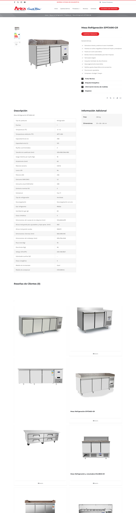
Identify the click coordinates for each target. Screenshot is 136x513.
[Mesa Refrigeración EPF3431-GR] (40, 376)
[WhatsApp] (113, 98)
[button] (101, 79)
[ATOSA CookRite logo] (28, 7)
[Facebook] (107, 98)
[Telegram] (117, 98)
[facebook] (14, 2)
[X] (110, 98)
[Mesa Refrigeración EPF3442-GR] (40, 324)
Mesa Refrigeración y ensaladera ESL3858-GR (87, 474)
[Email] (120, 98)
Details (41, 483)
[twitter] (18, 2)
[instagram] (21, 2)
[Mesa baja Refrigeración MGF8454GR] (40, 438)
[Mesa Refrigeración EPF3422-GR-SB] (95, 318)
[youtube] (24, 2)
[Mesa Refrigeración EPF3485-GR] (95, 383)
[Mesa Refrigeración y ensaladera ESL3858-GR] (95, 448)
